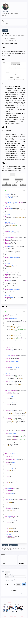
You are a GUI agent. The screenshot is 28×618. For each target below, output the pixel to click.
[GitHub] (3, 16)
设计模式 (6, 38)
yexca (9, 602)
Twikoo (21, 593)
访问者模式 (6, 33)
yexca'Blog (5, 11)
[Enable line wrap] (2, 190)
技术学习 (5, 30)
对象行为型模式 (13, 38)
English (11, 40)
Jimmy (15, 616)
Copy (24, 190)
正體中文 (6, 40)
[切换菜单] (25, 3)
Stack (11, 616)
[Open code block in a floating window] (5, 190)
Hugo (5, 616)
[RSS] (7, 16)
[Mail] (5, 16)
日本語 (15, 40)
